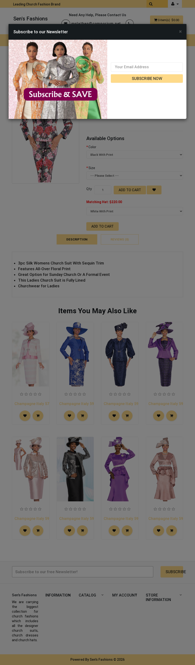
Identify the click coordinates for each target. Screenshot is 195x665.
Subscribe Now (147, 78)
